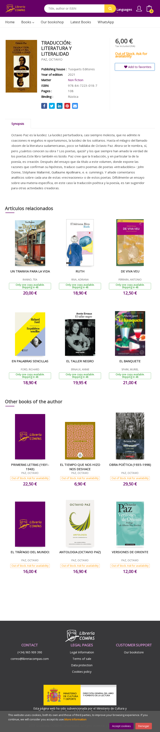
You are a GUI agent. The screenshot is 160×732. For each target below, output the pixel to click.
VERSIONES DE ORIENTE (130, 552)
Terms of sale (81, 659)
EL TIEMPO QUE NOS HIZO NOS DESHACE (80, 466)
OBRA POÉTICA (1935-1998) (130, 464)
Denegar (143, 726)
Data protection (81, 665)
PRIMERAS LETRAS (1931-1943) (30, 466)
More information (75, 719)
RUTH (80, 271)
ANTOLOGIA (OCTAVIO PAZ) (80, 552)
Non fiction (75, 80)
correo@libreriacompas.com (30, 659)
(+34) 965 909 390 (30, 652)
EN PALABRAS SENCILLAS (30, 361)
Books (26, 22)
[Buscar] (110, 8)
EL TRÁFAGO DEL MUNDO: (30, 552)
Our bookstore (134, 652)
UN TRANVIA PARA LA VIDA (30, 271)
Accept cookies (121, 726)
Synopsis (17, 123)
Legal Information (82, 652)
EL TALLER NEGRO (80, 361)
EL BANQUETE (130, 361)
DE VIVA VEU (130, 271)
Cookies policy (81, 672)
